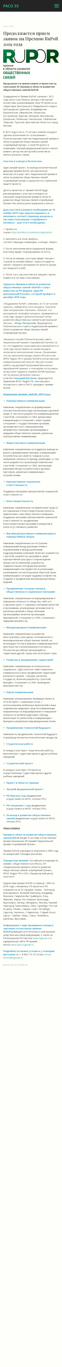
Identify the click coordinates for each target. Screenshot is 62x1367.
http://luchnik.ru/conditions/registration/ (32, 232)
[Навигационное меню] (56, 5)
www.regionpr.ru (41, 938)
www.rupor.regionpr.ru (22, 944)
